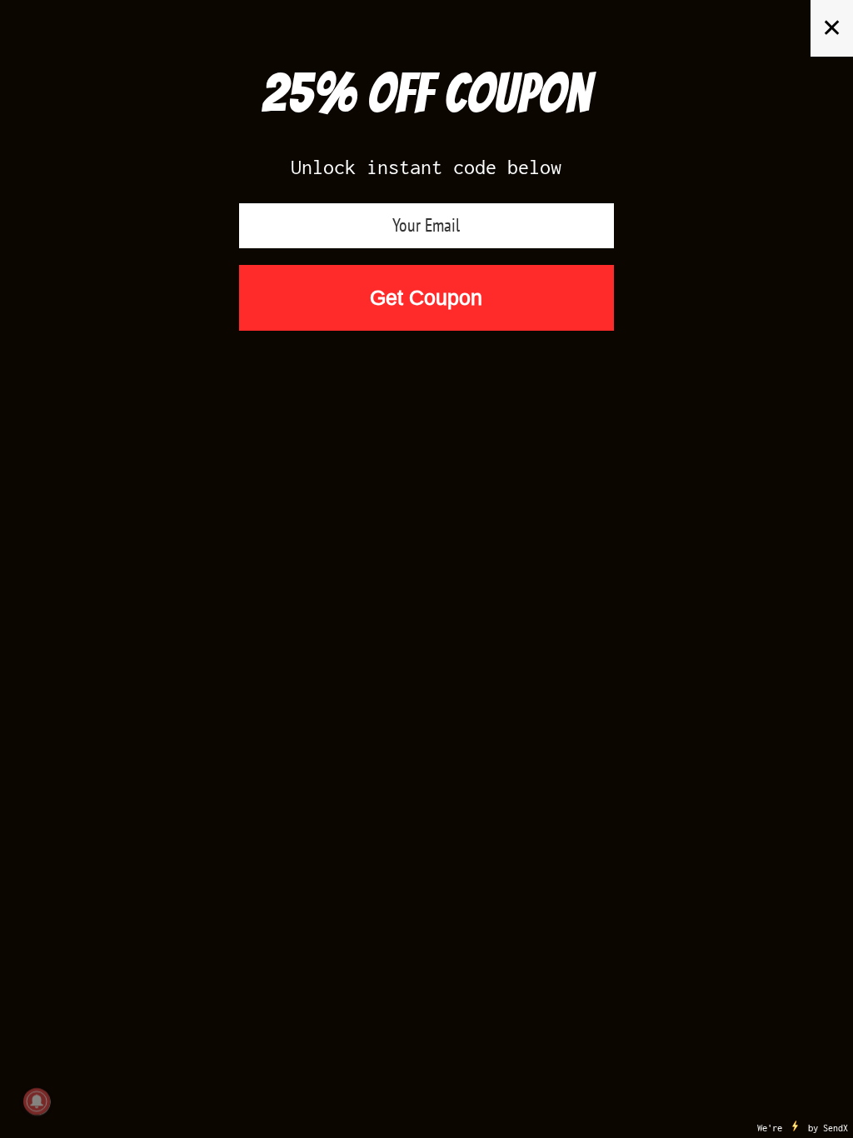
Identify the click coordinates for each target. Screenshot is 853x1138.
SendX (835, 1128)
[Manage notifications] (36, 1101)
